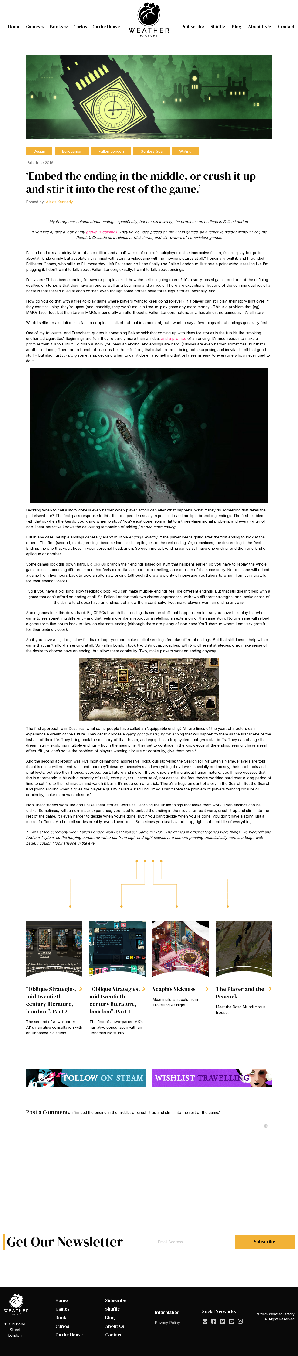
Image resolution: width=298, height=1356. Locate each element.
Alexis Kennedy (59, 202)
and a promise (173, 338)
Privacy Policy (167, 1322)
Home (14, 26)
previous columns (101, 232)
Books (56, 26)
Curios (80, 26)
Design (39, 151)
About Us (257, 26)
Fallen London (111, 151)
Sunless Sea (152, 151)
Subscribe (193, 26)
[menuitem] (14, 26)
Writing (185, 151)
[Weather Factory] (149, 19)
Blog (236, 26)
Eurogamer (72, 151)
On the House (106, 26)
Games (33, 26)
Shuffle (217, 26)
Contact (286, 26)
